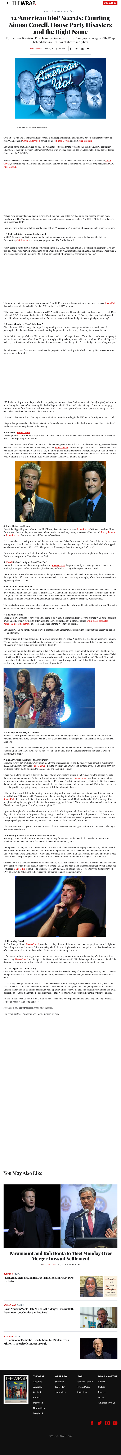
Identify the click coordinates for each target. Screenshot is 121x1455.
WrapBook (38, 1413)
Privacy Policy (83, 1387)
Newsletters (39, 1408)
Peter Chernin (10, 166)
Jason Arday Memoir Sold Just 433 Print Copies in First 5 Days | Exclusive (39, 1279)
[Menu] (7, 3)
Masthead (38, 1402)
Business (74, 11)
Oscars (101, 1397)
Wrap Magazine (107, 1376)
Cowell (9, 562)
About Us (37, 1381)
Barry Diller (19, 868)
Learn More (60, 1392)
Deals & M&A (10, 1305)
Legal (80, 1376)
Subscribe (110, 3)
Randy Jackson (108, 532)
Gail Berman (22, 239)
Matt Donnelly (36, 49)
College (101, 1387)
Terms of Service (85, 1381)
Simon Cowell (63, 140)
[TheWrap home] (24, 3)
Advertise (37, 1387)
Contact (37, 1392)
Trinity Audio (31, 127)
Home (46, 11)
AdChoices (82, 1392)
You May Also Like (23, 1173)
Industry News (59, 11)
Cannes (101, 1381)
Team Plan (60, 1387)
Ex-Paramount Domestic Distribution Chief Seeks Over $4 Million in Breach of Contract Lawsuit (37, 1341)
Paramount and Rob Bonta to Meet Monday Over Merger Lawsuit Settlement (60, 1255)
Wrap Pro (61, 1376)
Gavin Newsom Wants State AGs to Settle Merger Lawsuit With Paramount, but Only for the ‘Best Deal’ (38, 1310)
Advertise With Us (106, 1402)
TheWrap (39, 1376)
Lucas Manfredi (49, 1264)
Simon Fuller (111, 302)
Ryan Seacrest (85, 140)
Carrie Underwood (31, 140)
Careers (37, 1397)
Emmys (101, 1392)
